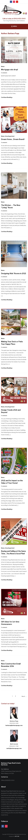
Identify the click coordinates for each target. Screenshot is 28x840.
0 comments (4, 72)
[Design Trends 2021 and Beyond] (14, 403)
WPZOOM (17, 836)
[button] (14, 26)
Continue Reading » (7, 97)
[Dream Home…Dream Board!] (14, 132)
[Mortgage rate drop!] (14, 62)
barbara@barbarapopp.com (14, 725)
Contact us (4, 777)
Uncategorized (9, 136)
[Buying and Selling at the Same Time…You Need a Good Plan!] (14, 544)
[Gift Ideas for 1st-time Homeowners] (14, 615)
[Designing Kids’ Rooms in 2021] (14, 266)
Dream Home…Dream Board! (12, 139)
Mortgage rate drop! (9, 70)
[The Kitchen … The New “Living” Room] (14, 198)
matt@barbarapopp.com (14, 748)
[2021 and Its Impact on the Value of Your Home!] (14, 473)
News (3, 66)
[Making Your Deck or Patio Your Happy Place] (14, 335)
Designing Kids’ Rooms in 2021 (13, 273)
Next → (24, 696)
